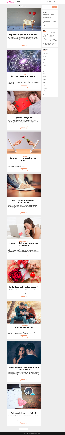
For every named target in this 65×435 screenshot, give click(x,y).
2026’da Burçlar (45, 25)
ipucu (52, 39)
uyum (51, 43)
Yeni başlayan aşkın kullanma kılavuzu (48, 14)
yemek (53, 43)
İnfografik (44, 76)
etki (47, 35)
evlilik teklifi (52, 35)
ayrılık (51, 32)
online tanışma (51, 40)
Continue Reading (24, 45)
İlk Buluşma (45, 74)
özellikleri (52, 44)
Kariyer (44, 82)
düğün (51, 34)
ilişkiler (45, 38)
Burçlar (44, 62)
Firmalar (44, 71)
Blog (45, 1)
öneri (46, 44)
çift (43, 44)
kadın (54, 39)
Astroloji (44, 56)
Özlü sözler (45, 88)
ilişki (54, 36)
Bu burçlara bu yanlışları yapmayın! (23, 76)
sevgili (50, 42)
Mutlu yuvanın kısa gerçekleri (47, 17)
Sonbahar (44, 93)
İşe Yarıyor (44, 79)
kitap (46, 40)
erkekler (55, 34)
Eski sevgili (44, 68)
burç (55, 32)
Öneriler (44, 85)
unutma (48, 43)
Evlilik (44, 70)
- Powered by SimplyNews (37, 433)
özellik (49, 44)
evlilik (50, 35)
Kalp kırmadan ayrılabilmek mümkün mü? (23, 35)
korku (48, 40)
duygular (47, 34)
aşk (53, 32)
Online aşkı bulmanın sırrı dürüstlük (23, 413)
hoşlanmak (51, 36)
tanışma (54, 42)
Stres (44, 94)
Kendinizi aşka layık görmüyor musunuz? (23, 287)
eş (54, 35)
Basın (57, 1)
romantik (55, 40)
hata (46, 36)
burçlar (44, 34)
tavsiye (45, 43)
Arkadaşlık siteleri (45, 53)
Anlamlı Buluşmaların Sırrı (24, 327)
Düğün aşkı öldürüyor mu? (23, 118)
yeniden (55, 43)
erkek (53, 34)
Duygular (44, 65)
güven (44, 36)
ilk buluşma (49, 38)
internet (53, 38)
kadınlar (44, 40)
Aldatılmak (44, 51)
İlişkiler (44, 73)
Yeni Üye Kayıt (49, 1)
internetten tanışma (47, 39)
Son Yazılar (45, 91)
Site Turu (54, 1)
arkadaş (49, 32)
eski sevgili (44, 35)
